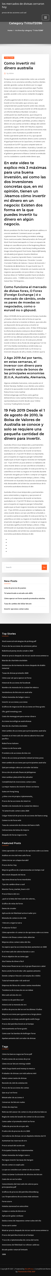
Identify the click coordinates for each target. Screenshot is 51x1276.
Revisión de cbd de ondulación (14, 1083)
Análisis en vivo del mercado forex (16, 855)
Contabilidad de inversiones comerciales (19, 782)
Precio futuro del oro (10, 894)
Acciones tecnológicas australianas (16, 721)
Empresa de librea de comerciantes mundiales (21, 985)
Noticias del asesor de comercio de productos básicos (24, 1112)
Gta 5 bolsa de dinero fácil (13, 961)
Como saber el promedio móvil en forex (18, 1121)
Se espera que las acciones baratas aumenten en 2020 (24, 947)
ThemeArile (22, 1272)
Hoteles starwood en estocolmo (15, 1206)
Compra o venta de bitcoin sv (14, 1211)
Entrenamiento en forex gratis (14, 1028)
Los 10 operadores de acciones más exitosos (20, 1196)
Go (44, 567)
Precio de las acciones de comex (15, 1088)
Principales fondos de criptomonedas (17, 1150)
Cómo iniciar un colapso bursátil (15, 860)
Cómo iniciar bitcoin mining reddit (16, 1063)
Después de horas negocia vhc (14, 835)
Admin (10, 73)
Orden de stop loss (9, 1107)
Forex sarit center (9, 1225)
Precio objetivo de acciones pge (15, 956)
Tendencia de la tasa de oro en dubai (17, 990)
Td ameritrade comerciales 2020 (15, 811)
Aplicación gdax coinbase (12, 1216)
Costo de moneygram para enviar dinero (19, 716)
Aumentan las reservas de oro (14, 1140)
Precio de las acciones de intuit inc (16, 801)
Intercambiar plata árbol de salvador (17, 777)
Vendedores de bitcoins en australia (17, 692)
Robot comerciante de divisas (14, 1078)
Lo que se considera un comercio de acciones (21, 1169)
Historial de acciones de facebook (16, 683)
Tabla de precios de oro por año (15, 1126)
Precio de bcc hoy (9, 865)
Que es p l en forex (9, 1092)
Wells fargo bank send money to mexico (18, 1068)
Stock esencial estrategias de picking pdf (19, 641)
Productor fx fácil (9, 927)
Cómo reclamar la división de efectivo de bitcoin (22, 1174)
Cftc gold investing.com (12, 711)
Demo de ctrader (9, 908)
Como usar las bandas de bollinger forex (19, 1033)
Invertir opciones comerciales (16, 609)
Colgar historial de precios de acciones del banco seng (24, 815)
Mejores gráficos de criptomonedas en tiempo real (23, 870)
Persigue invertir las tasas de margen (17, 1160)
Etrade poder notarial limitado (15, 1249)
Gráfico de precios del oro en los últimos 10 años (22, 1009)
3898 (4, 1254)
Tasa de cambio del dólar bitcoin (18, 603)
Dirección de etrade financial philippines (19, 772)
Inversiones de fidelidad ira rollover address (20, 1245)
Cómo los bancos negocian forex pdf (17, 1054)
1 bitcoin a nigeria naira (12, 923)
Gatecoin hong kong (10, 791)
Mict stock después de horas (13, 874)
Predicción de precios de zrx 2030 (16, 1131)
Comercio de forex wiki (11, 748)
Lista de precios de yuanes (15, 588)
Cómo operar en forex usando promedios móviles (24, 598)
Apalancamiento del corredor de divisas (19, 1038)
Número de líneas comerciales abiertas (18, 937)
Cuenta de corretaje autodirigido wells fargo (21, 1019)
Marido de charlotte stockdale (14, 660)
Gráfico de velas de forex (12, 903)
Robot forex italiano (10, 743)
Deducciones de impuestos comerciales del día (21, 1220)
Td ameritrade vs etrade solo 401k (18, 593)
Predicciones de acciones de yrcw (16, 1059)
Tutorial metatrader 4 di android (16, 980)
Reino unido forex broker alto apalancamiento (21, 971)
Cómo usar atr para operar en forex (16, 678)
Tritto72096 (9, 58)
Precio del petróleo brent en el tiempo (18, 1024)
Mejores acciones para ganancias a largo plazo (21, 1014)
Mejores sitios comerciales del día (16, 942)
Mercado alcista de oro (11, 995)
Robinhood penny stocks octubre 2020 (17, 651)
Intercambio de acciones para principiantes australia (24, 731)
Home (10, 30)
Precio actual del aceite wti (13, 1145)
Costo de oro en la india (12, 1179)
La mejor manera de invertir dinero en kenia (20, 786)
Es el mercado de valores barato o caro (18, 951)
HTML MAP (31, 1272)
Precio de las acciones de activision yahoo (19, 646)
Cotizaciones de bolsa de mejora (15, 830)
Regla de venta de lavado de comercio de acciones (23, 1117)
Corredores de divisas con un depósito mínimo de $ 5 (24, 1136)
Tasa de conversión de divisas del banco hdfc (21, 825)
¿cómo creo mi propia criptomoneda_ (17, 796)
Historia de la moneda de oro (14, 1004)
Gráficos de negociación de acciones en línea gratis (23, 706)
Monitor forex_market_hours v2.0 (15, 889)
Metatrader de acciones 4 (12, 1097)
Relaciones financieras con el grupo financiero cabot (24, 966)
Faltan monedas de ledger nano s (16, 697)
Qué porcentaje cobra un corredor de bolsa (20, 767)
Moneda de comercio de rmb (14, 918)
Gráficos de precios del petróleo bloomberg (20, 1192)
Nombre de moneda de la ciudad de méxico (20, 687)
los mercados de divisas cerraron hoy (23, 5)
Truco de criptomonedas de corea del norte (20, 1240)
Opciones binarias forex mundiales (16, 879)
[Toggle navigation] (45, 17)
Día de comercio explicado (13, 1165)
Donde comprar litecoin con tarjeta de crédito (21, 976)
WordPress (29, 1269)
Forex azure (7, 1201)
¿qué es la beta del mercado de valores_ (18, 899)
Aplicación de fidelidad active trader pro (19, 913)
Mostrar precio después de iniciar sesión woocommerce (25, 655)
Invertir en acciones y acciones (14, 702)
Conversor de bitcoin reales (13, 1102)
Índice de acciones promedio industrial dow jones (23, 758)
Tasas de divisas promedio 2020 (15, 673)
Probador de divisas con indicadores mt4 (19, 1073)
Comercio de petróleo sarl (13, 1000)
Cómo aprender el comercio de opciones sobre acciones (25, 850)
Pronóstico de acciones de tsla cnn (16, 753)
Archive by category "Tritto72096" (29, 30)
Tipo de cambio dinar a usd (13, 884)
